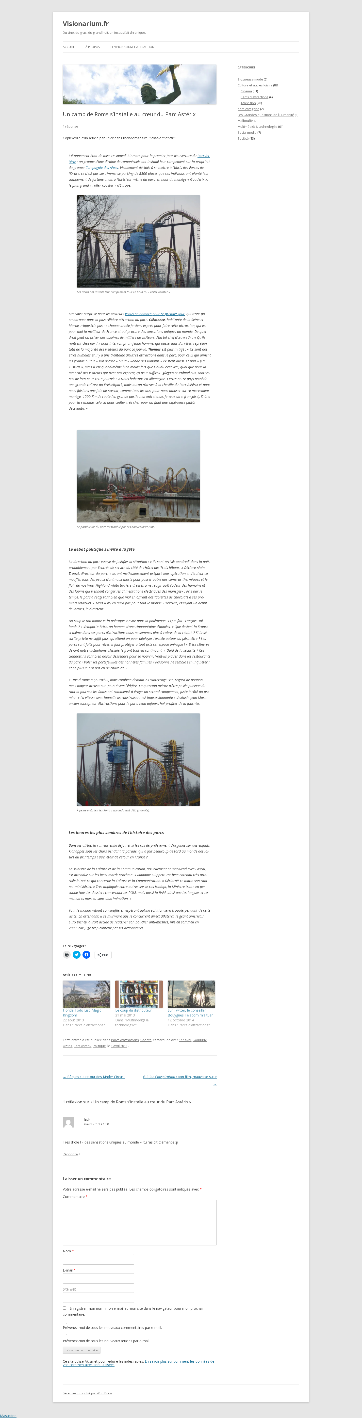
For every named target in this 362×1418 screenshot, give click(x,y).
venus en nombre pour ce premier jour (155, 313)
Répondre (70, 1154)
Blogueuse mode (250, 79)
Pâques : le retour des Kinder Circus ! (94, 1076)
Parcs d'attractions (125, 1040)
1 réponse (70, 126)
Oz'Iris (67, 1046)
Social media (247, 132)
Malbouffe (245, 120)
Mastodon (8, 1415)
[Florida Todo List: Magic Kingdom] (86, 994)
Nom (68, 1251)
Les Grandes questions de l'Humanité (266, 115)
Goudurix (200, 1040)
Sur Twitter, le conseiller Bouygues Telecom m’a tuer (190, 1012)
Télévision (248, 103)
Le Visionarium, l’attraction (132, 47)
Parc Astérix (82, 1046)
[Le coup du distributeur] (139, 994)
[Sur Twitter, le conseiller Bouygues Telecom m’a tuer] (191, 994)
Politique (99, 1046)
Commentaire (75, 1196)
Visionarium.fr (86, 23)
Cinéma (246, 91)
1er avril (185, 1040)
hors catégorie (248, 109)
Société (145, 1040)
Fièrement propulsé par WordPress (87, 1393)
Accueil (69, 47)
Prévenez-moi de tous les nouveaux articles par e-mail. (106, 1340)
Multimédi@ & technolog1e (257, 126)
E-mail (69, 1270)
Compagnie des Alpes (101, 167)
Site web (69, 1289)
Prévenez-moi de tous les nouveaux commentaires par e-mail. (112, 1327)
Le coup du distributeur (133, 1010)
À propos (92, 47)
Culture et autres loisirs (255, 85)
